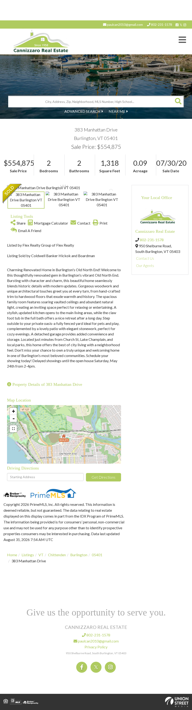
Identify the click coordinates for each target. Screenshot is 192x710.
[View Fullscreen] (13, 428)
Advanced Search (82, 111)
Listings (28, 554)
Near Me (117, 111)
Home (12, 554)
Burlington (78, 554)
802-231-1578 (161, 24)
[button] (178, 101)
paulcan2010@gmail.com (124, 24)
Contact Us (145, 258)
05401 (97, 554)
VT (41, 554)
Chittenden (57, 554)
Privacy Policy (96, 647)
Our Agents (145, 265)
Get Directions (103, 477)
